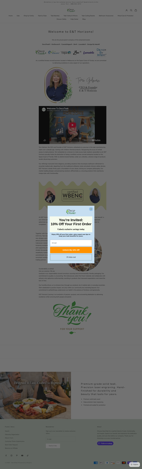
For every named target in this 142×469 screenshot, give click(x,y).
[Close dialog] (91, 209)
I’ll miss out (71, 257)
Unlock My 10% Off (71, 250)
